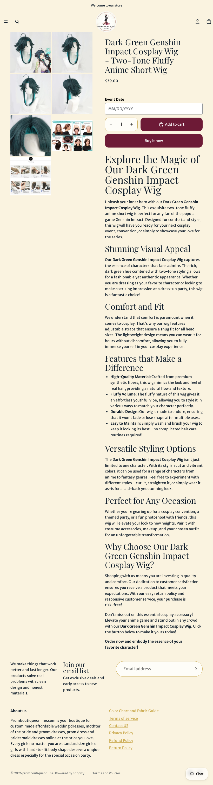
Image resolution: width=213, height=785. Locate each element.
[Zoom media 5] (30, 135)
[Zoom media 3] (30, 94)
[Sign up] (194, 668)
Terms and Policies (106, 773)
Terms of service (123, 718)
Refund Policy (121, 740)
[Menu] (6, 22)
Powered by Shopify (69, 773)
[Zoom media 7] (30, 176)
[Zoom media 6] (72, 135)
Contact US (118, 725)
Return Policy (120, 747)
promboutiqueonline (38, 773)
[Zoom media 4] (72, 94)
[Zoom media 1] (30, 52)
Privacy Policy (121, 733)
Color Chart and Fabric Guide (134, 711)
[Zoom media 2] (72, 52)
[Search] (17, 21)
